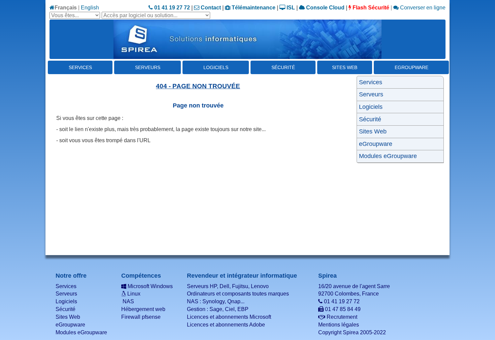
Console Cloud (324, 7)
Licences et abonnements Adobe (226, 325)
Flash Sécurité (370, 7)
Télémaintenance (252, 7)
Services (80, 67)
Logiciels (215, 67)
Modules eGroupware (388, 156)
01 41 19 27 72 (171, 7)
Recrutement (341, 317)
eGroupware (411, 67)
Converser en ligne (422, 7)
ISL (290, 7)
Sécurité (283, 67)
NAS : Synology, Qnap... (215, 301)
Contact (210, 7)
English (90, 7)
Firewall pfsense (141, 317)
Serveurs (147, 67)
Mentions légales (338, 325)
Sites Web (344, 67)
